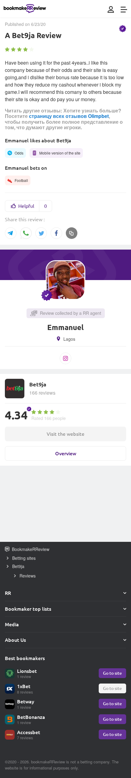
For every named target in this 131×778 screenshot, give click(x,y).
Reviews (27, 575)
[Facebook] (56, 233)
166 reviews (42, 392)
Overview (65, 453)
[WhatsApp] (26, 233)
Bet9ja (18, 566)
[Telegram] (10, 233)
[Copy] (71, 233)
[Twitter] (41, 233)
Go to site (112, 673)
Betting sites (24, 558)
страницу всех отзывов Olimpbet (69, 115)
